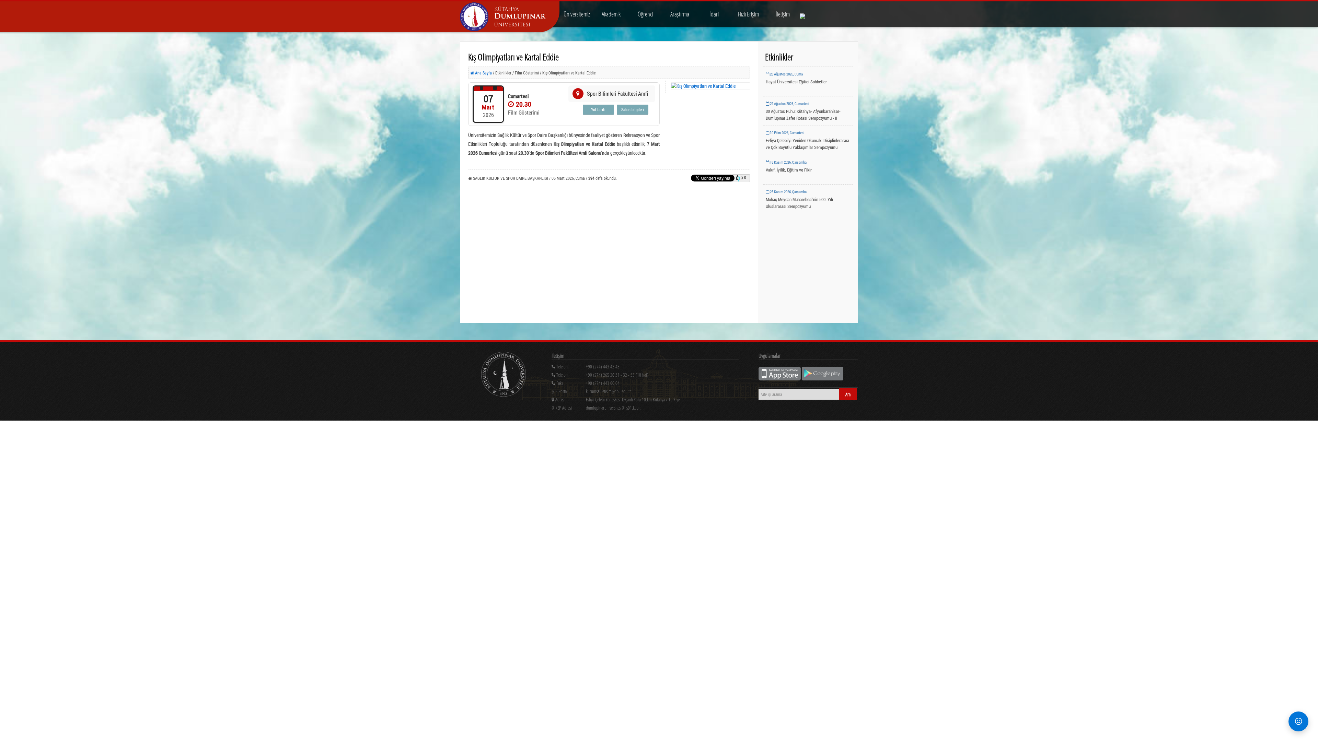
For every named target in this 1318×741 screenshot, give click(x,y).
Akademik (611, 14)
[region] (645, 376)
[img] (503, 375)
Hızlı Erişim (748, 14)
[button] (1298, 721)
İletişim (783, 14)
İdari (714, 14)
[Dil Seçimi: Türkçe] (807, 14)
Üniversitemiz (577, 14)
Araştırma (679, 14)
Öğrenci (645, 14)
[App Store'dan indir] (780, 378)
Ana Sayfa (483, 72)
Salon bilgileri (632, 109)
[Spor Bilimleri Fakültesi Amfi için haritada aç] (578, 93)
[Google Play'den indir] (822, 378)
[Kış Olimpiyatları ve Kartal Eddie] (710, 86)
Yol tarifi (598, 109)
